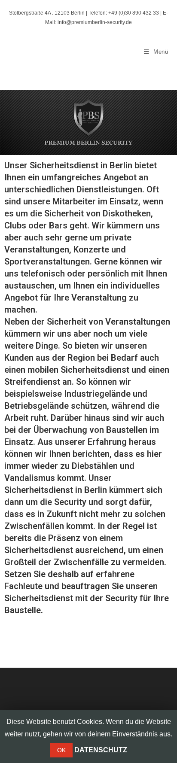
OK (61, 750)
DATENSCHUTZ (100, 750)
